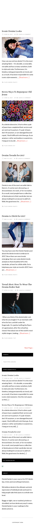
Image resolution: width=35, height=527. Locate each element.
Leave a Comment (25, 34)
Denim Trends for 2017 (13, 155)
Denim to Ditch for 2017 (13, 216)
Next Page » (28, 348)
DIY (14, 145)
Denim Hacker (17, 13)
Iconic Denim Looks (12, 31)
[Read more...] (24, 77)
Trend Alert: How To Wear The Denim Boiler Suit (17, 285)
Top (14, 338)
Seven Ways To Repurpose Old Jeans (17, 405)
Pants (15, 82)
